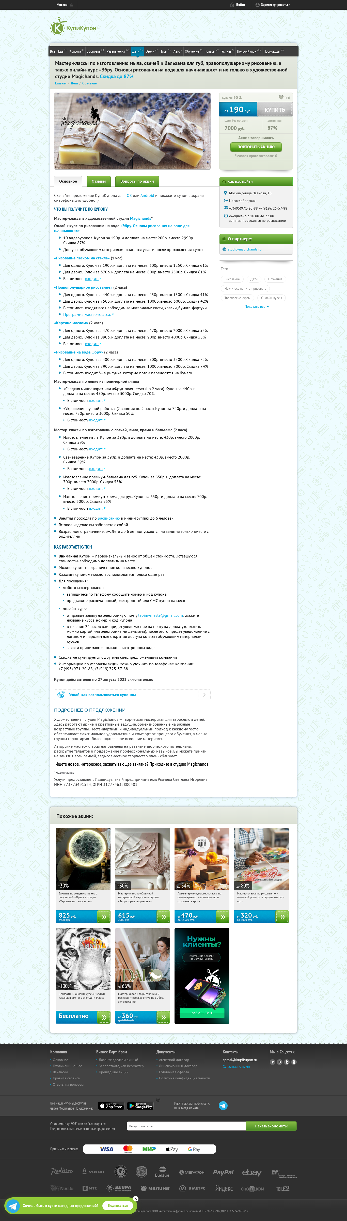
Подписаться (118, 1205)
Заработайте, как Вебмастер (121, 1066)
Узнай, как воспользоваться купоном (102, 694)
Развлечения (118, 51)
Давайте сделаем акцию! (118, 1059)
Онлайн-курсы (271, 298)
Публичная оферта (174, 1072)
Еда (62, 51)
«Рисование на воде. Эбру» (78, 352)
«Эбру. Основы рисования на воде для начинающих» (122, 228)
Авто (178, 51)
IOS (129, 195)
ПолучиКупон (249, 51)
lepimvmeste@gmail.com (160, 615)
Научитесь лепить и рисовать (245, 288)
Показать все (255, 306)
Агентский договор (174, 1059)
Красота (76, 51)
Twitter (287, 1062)
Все (52, 51)
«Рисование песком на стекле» (82, 258)
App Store (111, 1106)
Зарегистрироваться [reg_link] (275, 5)
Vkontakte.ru (279, 1062)
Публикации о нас (67, 1066)
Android (147, 195)
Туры (166, 51)
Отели (152, 51)
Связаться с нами (236, 1066)
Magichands (140, 218)
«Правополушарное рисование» (83, 287)
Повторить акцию (256, 147)
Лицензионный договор (178, 1066)
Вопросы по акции (137, 181)
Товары (212, 51)
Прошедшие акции (114, 1072)
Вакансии (60, 1072)
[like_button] (281, 97)
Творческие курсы (237, 298)
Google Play (140, 1106)
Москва (62, 5)
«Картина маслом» (71, 323)
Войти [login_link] (240, 5)
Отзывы (99, 181)
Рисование (232, 279)
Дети (137, 51)
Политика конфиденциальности (184, 1078)
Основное (68, 181)
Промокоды (274, 51)
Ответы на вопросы (68, 1084)
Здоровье (95, 51)
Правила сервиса (66, 1078)
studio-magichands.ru (245, 249)
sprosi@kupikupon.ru (240, 1059)
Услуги (228, 51)
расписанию (109, 518)
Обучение (193, 51)
